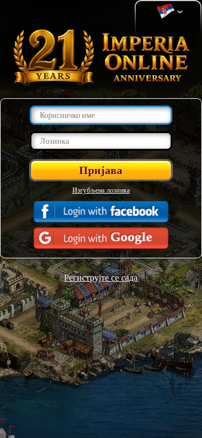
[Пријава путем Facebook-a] (101, 211)
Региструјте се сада (100, 277)
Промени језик (168, 12)
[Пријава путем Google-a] (101, 238)
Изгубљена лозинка (101, 189)
